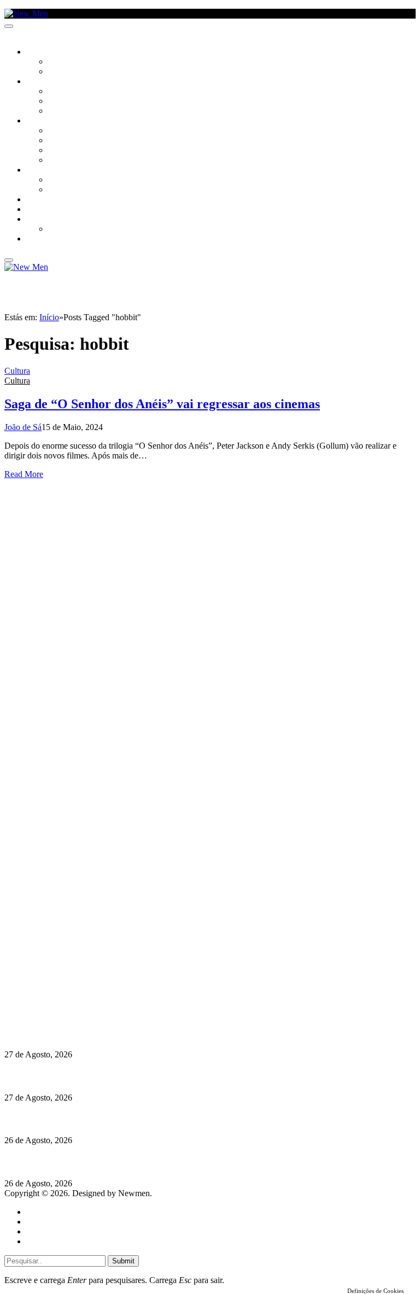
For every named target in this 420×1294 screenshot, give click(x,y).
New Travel (46, 239)
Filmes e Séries (74, 101)
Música (61, 111)
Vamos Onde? (49, 170)
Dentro (61, 180)
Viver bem (66, 151)
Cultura (41, 82)
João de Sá (23, 427)
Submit (123, 1261)
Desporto (43, 219)
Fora (57, 190)
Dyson (60, 131)
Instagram (61, 982)
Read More (23, 474)
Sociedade (45, 52)
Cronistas (66, 62)
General (40, 1221)
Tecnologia (69, 160)
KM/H (35, 210)
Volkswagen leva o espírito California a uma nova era (103, 1075)
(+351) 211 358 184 (78, 972)
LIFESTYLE (43, 121)
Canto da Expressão (85, 72)
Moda (58, 141)
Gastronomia (51, 200)
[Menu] (8, 26)
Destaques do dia (55, 1241)
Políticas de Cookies (71, 1011)
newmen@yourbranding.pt (90, 962)
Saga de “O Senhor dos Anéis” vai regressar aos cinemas (162, 404)
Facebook (61, 992)
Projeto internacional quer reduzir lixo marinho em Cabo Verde (122, 1162)
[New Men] (26, 13)
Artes (58, 92)
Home (37, 1211)
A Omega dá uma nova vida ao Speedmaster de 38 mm (105, 1033)
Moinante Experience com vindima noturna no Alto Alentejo (116, 1119)
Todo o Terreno (76, 229)
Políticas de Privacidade (77, 1002)
